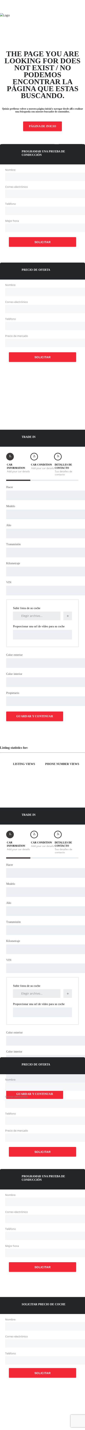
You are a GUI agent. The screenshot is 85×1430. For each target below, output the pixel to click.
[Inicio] (5, 15)
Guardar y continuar (34, 716)
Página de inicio (42, 126)
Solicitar (42, 242)
